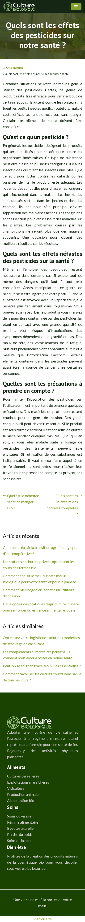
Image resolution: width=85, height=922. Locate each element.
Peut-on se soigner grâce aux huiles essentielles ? (42, 666)
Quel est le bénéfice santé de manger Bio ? (23, 501)
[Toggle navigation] (76, 6)
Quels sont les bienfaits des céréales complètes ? (62, 504)
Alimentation (15, 67)
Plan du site (42, 919)
